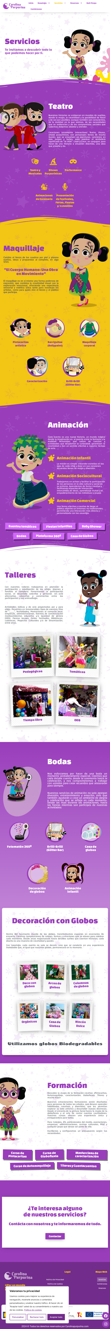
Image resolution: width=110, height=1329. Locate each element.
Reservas (74, 3)
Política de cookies (33, 1310)
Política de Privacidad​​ (55, 1279)
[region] (37, 1304)
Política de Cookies (55, 1284)
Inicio (31, 3)
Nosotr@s (42, 3)
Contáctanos (36, 9)
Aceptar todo (56, 1317)
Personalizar (18, 1317)
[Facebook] (105, 1315)
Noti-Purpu (91, 3)
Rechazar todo (37, 1317)
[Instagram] (105, 1324)
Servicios (58, 3)
